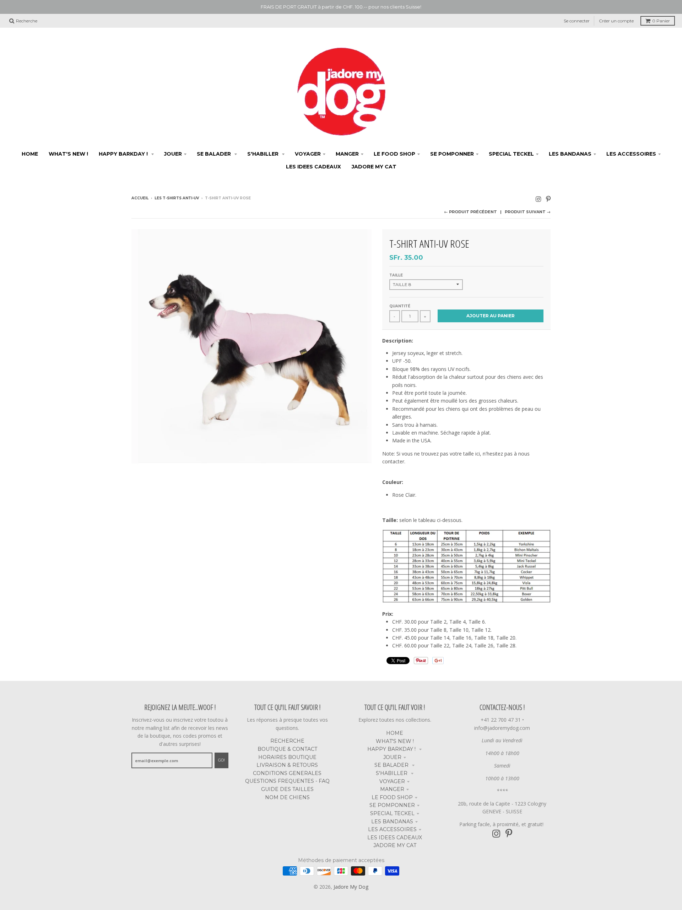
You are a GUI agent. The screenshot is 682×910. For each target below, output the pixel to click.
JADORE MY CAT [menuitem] (374, 166)
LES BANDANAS (392, 821)
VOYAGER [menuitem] (308, 154)
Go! (221, 760)
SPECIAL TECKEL (392, 813)
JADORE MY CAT (394, 845)
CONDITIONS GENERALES (287, 773)
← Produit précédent (470, 211)
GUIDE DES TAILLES (287, 789)
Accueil (139, 198)
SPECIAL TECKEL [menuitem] (511, 154)
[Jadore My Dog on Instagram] (538, 199)
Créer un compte (616, 20)
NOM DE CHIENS (287, 797)
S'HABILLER (392, 773)
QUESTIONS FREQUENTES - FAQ (287, 781)
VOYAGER (392, 781)
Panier (661, 20)
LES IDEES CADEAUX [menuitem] (313, 166)
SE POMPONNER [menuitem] (452, 154)
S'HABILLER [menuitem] (263, 154)
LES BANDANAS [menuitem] (570, 154)
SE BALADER (392, 765)
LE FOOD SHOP (392, 797)
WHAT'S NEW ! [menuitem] (68, 154)
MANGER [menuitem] (347, 154)
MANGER (392, 789)
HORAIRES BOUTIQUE (287, 757)
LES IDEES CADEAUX (394, 837)
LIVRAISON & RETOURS (287, 765)
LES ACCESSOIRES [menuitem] (631, 154)
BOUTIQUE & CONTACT (287, 749)
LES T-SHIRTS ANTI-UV (177, 198)
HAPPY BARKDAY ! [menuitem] (124, 154)
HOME (394, 733)
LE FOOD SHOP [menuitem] (394, 154)
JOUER (392, 757)
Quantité (399, 306)
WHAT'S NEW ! (395, 741)
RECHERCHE (287, 741)
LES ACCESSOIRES (392, 829)
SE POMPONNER (392, 805)
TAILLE (396, 275)
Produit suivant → (528, 211)
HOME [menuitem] (30, 154)
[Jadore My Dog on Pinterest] (548, 199)
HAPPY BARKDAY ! (392, 749)
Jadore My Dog (351, 886)
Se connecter (577, 20)
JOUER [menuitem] (173, 154)
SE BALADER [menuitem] (214, 154)
